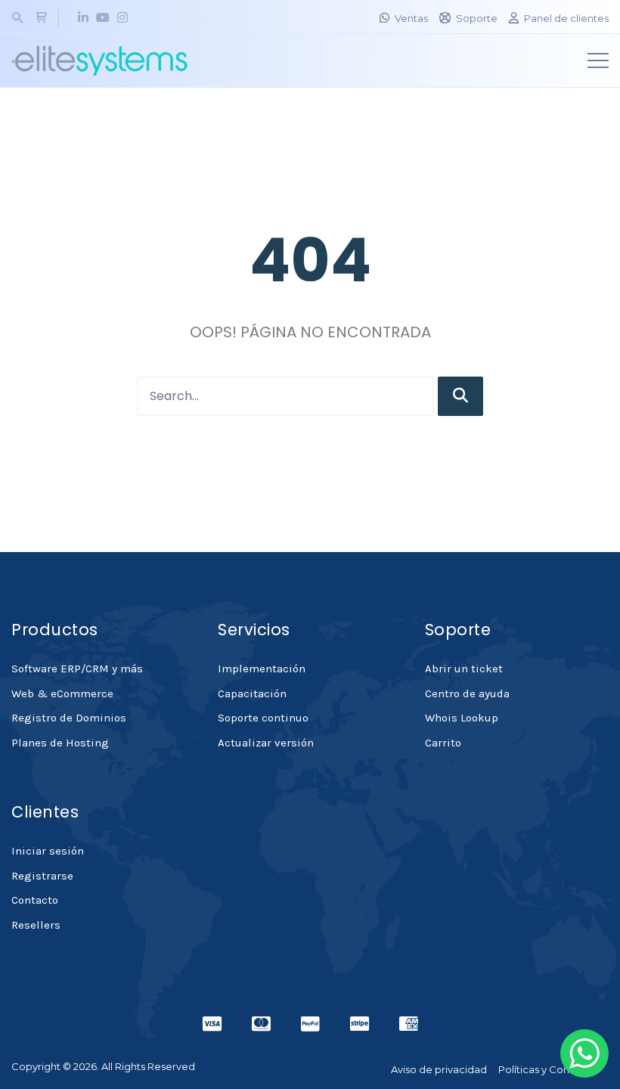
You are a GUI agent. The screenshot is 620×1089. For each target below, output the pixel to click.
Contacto (34, 900)
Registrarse (42, 876)
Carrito (443, 742)
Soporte (477, 18)
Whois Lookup (461, 717)
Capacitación (252, 693)
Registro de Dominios (68, 717)
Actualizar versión (266, 742)
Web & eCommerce (62, 693)
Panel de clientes (566, 18)
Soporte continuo (263, 717)
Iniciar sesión (47, 851)
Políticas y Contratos (547, 1069)
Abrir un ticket (464, 668)
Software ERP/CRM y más (77, 668)
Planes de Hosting (60, 742)
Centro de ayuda (467, 693)
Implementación (261, 668)
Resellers (35, 925)
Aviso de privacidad (439, 1069)
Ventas (411, 18)
